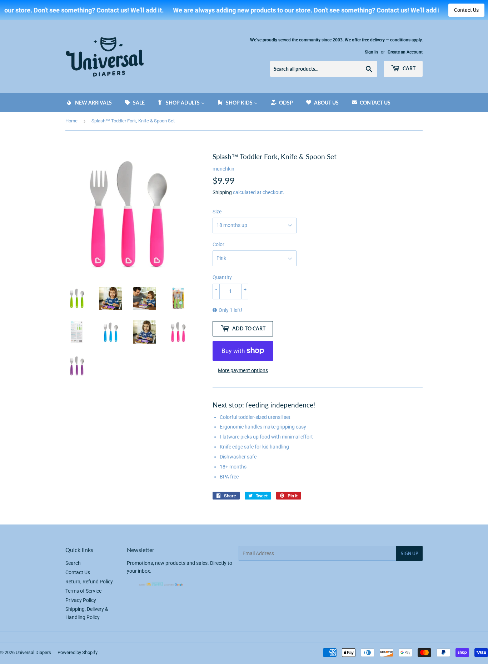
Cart (408, 68)
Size (217, 211)
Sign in (371, 52)
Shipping (222, 192)
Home (71, 120)
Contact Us (466, 10)
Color (218, 244)
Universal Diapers (33, 652)
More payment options (243, 370)
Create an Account (405, 52)
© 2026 (8, 652)
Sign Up (409, 553)
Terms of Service (83, 591)
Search (73, 563)
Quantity (222, 277)
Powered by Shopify (78, 652)
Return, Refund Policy (89, 581)
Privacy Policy (80, 600)
